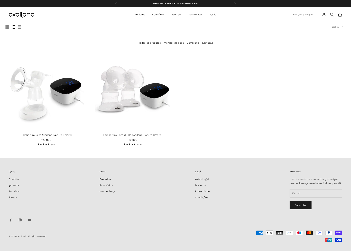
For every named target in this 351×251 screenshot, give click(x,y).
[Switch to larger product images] (7, 27)
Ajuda (213, 14)
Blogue (13, 197)
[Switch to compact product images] (19, 27)
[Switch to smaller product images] (13, 27)
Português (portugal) (302, 14)
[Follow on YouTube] (29, 220)
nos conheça (196, 14)
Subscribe (300, 205)
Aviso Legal (202, 179)
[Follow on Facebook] (10, 220)
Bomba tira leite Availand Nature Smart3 (46, 134)
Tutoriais (176, 14)
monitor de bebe (174, 42)
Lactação (207, 42)
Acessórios (158, 14)
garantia (14, 185)
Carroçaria (193, 42)
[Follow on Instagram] (20, 220)
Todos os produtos (150, 42)
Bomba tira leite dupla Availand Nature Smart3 (132, 134)
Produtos (140, 14)
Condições (201, 197)
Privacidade (202, 191)
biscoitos (200, 185)
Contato (14, 179)
